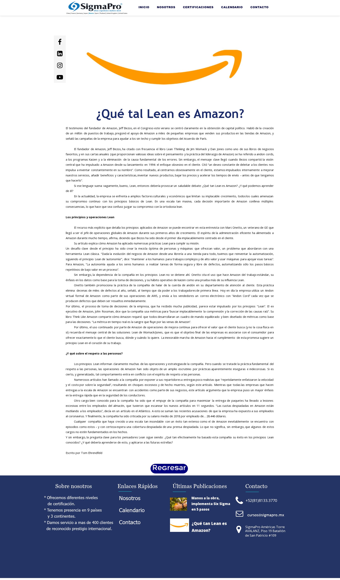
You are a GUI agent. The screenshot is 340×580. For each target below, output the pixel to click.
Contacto (129, 521)
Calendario (132, 509)
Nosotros (130, 497)
